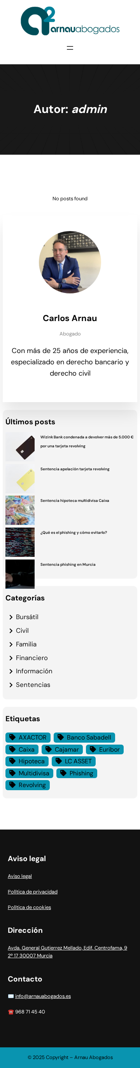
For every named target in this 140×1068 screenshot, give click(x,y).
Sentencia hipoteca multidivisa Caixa (75, 500)
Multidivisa (34, 773)
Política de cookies (29, 907)
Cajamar (67, 749)
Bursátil (27, 617)
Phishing (81, 773)
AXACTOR (33, 737)
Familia (26, 644)
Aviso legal (20, 876)
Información (34, 671)
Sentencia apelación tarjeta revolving (75, 468)
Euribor (109, 749)
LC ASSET (78, 761)
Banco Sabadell (89, 737)
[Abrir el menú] (70, 48)
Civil (22, 630)
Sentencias (33, 684)
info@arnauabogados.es (43, 996)
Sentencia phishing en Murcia (68, 564)
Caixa (27, 749)
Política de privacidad (33, 891)
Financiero (32, 657)
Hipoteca (32, 761)
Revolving (32, 785)
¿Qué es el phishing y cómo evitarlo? (73, 532)
